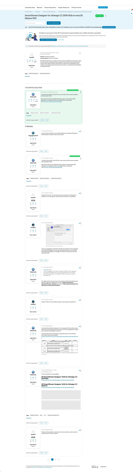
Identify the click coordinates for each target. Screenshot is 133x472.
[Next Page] (58, 459)
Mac (41, 415)
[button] (79, 53)
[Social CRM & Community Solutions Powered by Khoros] (95, 466)
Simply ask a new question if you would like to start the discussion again (69, 46)
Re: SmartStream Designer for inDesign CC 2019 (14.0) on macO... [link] (75, 11)
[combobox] (35, 23)
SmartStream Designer (45, 73)
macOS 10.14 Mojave (33, 73)
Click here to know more (109, 27)
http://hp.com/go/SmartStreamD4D (53, 101)
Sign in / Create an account (48, 39)
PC (45, 415)
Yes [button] (42, 120)
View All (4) (28, 418)
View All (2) (27, 76)
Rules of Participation (46, 467)
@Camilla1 (45, 269)
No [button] (47, 120)
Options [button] (106, 16)
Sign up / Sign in (103, 7)
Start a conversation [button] (53, 23)
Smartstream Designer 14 (53, 415)
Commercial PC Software (49, 11)
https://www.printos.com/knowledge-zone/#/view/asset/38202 (57, 380)
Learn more (61, 39)
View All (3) (28, 115)
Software (37, 11)
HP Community (28, 11)
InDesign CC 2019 (34, 112)
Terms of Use (35, 467)
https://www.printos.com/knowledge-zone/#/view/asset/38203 (57, 387)
